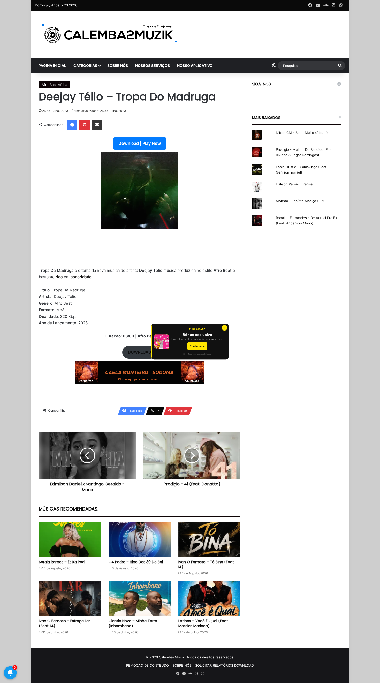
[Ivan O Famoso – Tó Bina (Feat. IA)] (209, 539)
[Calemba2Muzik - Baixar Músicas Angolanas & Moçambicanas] (110, 34)
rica (60, 276)
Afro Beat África (54, 84)
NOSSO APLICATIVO (194, 65)
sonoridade (81, 276)
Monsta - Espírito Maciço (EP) (300, 201)
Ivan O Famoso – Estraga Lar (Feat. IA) (64, 623)
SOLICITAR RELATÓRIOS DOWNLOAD (224, 665)
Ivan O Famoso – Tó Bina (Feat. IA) (206, 564)
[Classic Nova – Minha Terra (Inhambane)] (140, 598)
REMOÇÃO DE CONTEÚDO (147, 665)
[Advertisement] (139, 251)
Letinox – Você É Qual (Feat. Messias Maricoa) (203, 623)
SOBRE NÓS (117, 65)
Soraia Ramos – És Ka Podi (62, 562)
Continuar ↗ (197, 346)
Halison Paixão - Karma (294, 184)
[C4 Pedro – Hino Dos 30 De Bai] (140, 539)
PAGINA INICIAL (52, 65)
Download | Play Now (139, 143)
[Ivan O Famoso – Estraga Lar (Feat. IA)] (70, 598)
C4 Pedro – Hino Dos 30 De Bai (136, 562)
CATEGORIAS (85, 65)
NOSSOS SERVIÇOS (152, 65)
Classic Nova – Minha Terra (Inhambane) (133, 623)
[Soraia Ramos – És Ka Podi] (70, 539)
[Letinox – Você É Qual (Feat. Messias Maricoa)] (209, 598)
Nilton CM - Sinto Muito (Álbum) (302, 133)
